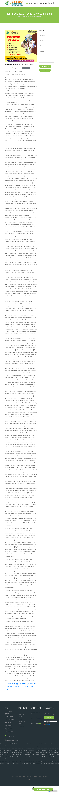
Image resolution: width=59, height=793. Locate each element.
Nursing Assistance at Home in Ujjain (41, 743)
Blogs (44, 3)
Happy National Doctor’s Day (41, 746)
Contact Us (22, 721)
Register (49, 717)
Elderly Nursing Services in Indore (29, 759)
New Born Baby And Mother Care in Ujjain (29, 763)
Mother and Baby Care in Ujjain (29, 752)
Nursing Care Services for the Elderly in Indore (53, 763)
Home (27, 3)
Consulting (22, 726)
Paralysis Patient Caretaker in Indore (29, 746)
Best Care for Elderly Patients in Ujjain (17, 743)
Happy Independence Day (5, 754)
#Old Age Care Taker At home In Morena (24, 686)
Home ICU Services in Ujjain (41, 754)
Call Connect (26, 68)
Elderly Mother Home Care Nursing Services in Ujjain (53, 759)
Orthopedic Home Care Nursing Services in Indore (41, 748)
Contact (48, 3)
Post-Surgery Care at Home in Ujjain (53, 761)
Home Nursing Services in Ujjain (17, 763)
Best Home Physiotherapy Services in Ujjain (17, 756)
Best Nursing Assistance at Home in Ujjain (17, 748)
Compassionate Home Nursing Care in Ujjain (29, 761)
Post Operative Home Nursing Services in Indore (17, 759)
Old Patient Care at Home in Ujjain (41, 763)
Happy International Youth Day (5, 756)
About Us (31, 3)
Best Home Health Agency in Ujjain (41, 750)
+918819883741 (15, 740)
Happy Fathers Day (51, 743)
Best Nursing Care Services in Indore (29, 754)
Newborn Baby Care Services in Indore (5, 746)
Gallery (41, 3)
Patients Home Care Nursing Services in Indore (17, 746)
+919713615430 (8, 740)
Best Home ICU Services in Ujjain (5, 748)
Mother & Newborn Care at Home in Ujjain (53, 750)
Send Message (45, 66)
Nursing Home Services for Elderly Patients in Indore (5, 750)
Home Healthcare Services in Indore (53, 752)
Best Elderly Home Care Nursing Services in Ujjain (29, 756)
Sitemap (21, 723)
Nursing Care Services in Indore (53, 756)
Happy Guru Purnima (16, 754)
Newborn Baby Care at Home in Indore (5, 759)
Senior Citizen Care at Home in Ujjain (41, 759)
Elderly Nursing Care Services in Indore (29, 743)
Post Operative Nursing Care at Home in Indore (5, 763)
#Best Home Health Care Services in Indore (17, 683)
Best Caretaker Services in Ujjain (29, 748)
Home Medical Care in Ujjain (5, 743)
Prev (8, 689)
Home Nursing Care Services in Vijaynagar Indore (41, 761)
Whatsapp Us (45, 70)
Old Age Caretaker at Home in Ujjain (17, 761)
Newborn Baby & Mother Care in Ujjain (17, 752)
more (34, 713)
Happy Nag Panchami (4, 752)
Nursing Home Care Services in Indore (41, 752)
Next (13, 689)
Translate (48, 724)
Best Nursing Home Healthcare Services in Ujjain (17, 750)
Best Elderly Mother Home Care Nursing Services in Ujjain (5, 761)
